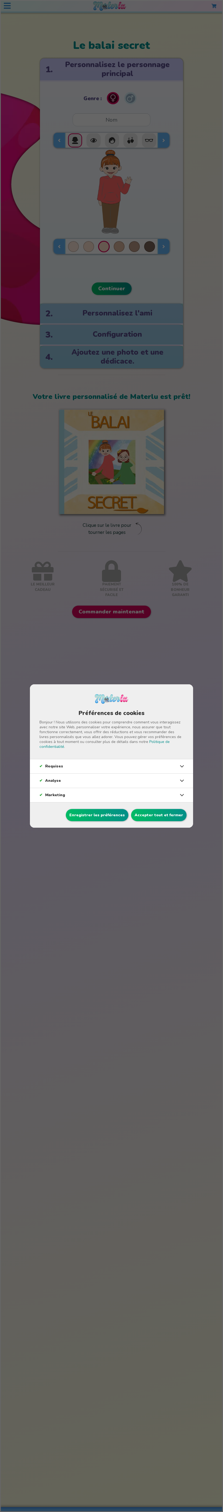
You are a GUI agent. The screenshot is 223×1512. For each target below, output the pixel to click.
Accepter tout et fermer (159, 815)
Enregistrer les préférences (97, 815)
